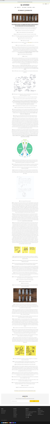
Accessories (15, 416)
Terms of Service (3, 411)
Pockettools (15, 415)
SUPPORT (33, 7)
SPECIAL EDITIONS (29, 7)
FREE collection (30, 42)
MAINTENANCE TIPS (40, 414)
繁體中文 (3, 0)
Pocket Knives (15, 414)
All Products (15, 410)
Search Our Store (3, 410)
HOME (15, 7)
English (1, 0)
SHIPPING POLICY (40, 410)
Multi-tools (14, 411)
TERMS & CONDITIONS (41, 411)
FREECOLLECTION (24, 7)
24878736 (27, 410)
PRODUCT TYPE (18, 7)
